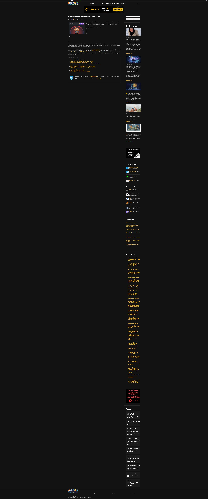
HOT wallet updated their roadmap (77, 70)
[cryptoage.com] (73, 3)
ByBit (130, 189)
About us (75, 493)
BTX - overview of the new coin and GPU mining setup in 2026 (134, 259)
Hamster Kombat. (95, 50)
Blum (72, 51)
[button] (94, 3)
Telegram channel (95, 49)
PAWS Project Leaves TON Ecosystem (78, 65)
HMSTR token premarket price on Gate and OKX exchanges (82, 69)
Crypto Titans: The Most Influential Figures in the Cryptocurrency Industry (133, 287)
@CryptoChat (99, 78)
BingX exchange (102, 51)
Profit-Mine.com (132, 180)
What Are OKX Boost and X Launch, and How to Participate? (134, 376)
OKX (130, 193)
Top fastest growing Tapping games (77, 60)
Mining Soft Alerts (132, 171)
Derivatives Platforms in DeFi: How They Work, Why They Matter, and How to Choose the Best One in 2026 (134, 280)
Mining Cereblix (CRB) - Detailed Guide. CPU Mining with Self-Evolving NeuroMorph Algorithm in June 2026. (134, 272)
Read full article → (129, 53)
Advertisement (132, 493)
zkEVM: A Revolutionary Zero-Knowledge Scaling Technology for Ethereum (134, 306)
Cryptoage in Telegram (133, 167)
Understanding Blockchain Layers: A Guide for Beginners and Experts (134, 381)
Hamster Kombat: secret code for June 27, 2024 (80, 71)
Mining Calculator (95, 493)
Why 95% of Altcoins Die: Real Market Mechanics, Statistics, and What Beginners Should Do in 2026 (134, 293)
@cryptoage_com (93, 76)
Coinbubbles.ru (132, 176)
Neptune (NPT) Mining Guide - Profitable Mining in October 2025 (134, 363)
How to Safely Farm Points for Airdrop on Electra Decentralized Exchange (85, 63)
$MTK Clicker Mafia (84, 51)
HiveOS (130, 202)
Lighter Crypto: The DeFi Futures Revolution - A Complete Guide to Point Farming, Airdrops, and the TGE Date (134, 369)
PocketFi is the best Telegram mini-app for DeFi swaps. (81, 61)
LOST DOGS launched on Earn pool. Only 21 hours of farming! (83, 67)
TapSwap (76, 51)
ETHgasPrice (113, 493)
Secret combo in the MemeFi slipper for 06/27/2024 (81, 62)
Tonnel (130, 211)
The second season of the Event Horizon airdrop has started (82, 66)
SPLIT (130, 207)
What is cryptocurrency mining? (132, 232)
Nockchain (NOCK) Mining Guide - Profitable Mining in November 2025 (134, 358)
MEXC (130, 198)
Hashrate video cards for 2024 (132, 229)
